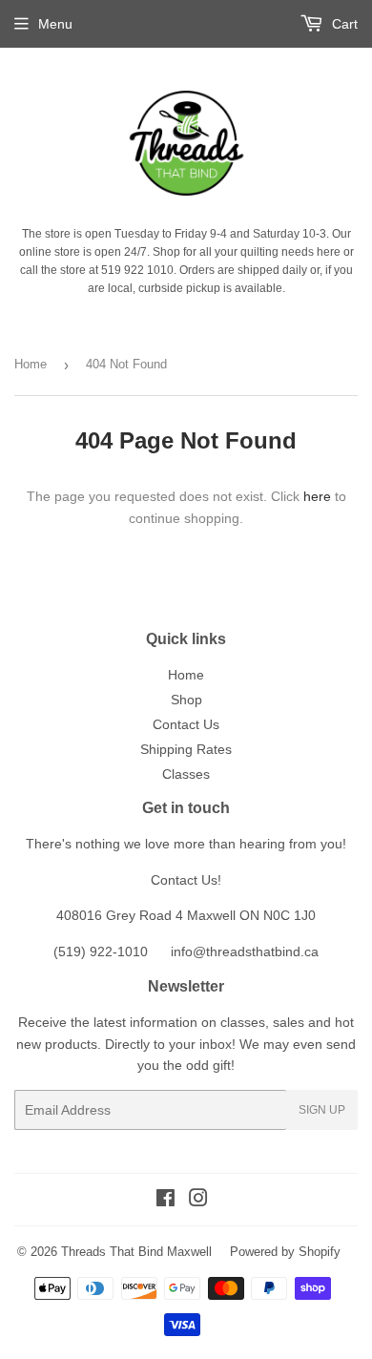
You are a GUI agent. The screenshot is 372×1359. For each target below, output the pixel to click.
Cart (343, 23)
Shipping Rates (186, 749)
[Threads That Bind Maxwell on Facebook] (165, 1200)
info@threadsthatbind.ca (245, 951)
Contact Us (186, 724)
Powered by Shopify (285, 1251)
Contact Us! (186, 880)
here (317, 496)
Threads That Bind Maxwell (136, 1251)
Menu (55, 23)
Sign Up (322, 1110)
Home (30, 364)
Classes (186, 774)
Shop (186, 699)
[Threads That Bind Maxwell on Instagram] (198, 1200)
